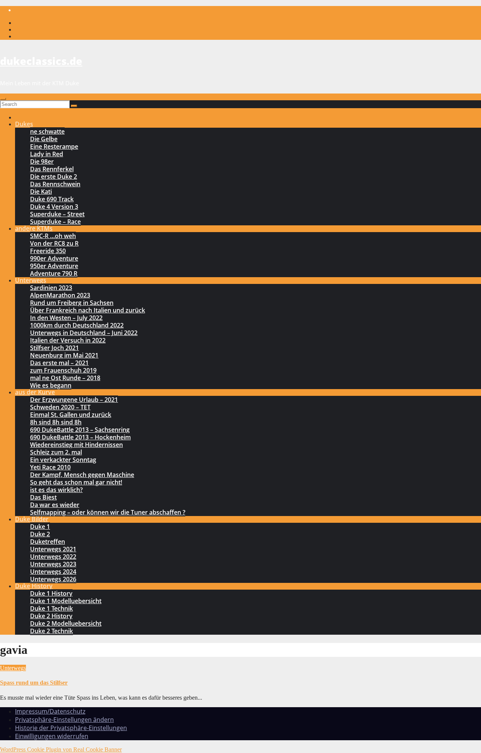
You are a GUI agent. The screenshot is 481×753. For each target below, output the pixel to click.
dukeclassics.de (41, 61)
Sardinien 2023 (51, 288)
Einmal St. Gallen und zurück (70, 414)
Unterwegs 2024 (53, 571)
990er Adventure (54, 258)
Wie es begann (50, 385)
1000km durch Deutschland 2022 (77, 325)
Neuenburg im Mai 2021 (64, 355)
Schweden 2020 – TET (60, 407)
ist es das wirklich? (56, 490)
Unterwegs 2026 (53, 579)
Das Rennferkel (52, 169)
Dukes (24, 124)
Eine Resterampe (54, 146)
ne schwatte (47, 131)
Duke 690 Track (52, 199)
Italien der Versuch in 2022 (68, 340)
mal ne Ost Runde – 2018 (65, 378)
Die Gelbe (43, 139)
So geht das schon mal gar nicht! (76, 482)
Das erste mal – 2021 (59, 363)
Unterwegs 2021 (53, 549)
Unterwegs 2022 (53, 556)
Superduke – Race (55, 221)
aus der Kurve (35, 392)
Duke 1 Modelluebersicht (65, 601)
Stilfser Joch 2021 (54, 348)
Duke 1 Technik (51, 608)
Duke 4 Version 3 (54, 206)
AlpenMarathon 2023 (60, 295)
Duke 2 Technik (51, 631)
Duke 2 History (51, 616)
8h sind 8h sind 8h (56, 422)
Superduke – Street (57, 214)
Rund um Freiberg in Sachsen (71, 303)
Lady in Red (46, 154)
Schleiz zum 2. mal (56, 452)
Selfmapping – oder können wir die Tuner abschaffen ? (107, 512)
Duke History (34, 586)
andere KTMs (34, 228)
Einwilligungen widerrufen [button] (51, 736)
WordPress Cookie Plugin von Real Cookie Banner (61, 749)
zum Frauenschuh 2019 (63, 370)
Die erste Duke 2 (53, 176)
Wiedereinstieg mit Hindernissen (76, 445)
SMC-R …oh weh (53, 236)
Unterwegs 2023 (53, 564)
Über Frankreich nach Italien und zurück (87, 310)
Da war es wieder (54, 505)
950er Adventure (54, 266)
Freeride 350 (48, 251)
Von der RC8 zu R (54, 243)
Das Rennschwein (55, 184)
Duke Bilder (31, 519)
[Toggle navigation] (3, 99)
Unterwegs (30, 280)
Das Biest (43, 497)
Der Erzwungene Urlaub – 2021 (74, 399)
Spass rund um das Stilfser (34, 682)
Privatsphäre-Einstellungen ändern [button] (64, 719)
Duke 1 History (51, 593)
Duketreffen (47, 541)
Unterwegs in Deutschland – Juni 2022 (84, 333)
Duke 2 (40, 534)
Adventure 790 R (53, 273)
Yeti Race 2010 (50, 467)
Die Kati (41, 191)
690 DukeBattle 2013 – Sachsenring (80, 430)
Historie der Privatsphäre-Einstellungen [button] (71, 728)
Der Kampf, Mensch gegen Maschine (82, 475)
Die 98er (42, 161)
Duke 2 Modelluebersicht (65, 623)
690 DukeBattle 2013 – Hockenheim (80, 437)
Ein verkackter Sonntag (63, 460)
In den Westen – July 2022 (66, 318)
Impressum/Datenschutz (50, 711)
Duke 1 (40, 526)
